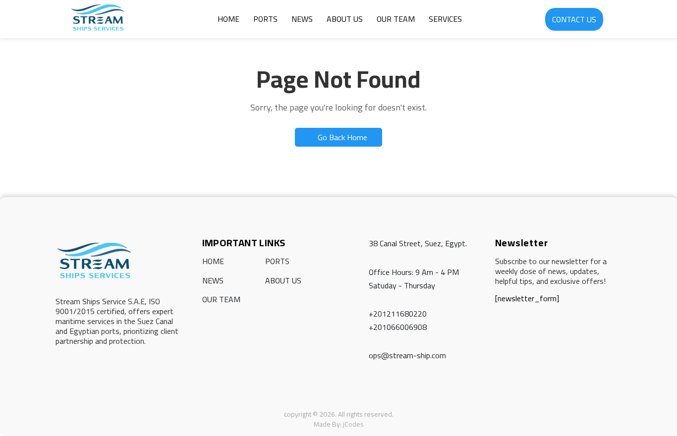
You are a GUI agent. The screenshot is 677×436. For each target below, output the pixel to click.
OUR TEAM (396, 18)
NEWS (302, 18)
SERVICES (445, 18)
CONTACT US (574, 19)
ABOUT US (345, 18)
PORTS (265, 18)
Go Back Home (341, 137)
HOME (228, 18)
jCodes (353, 424)
